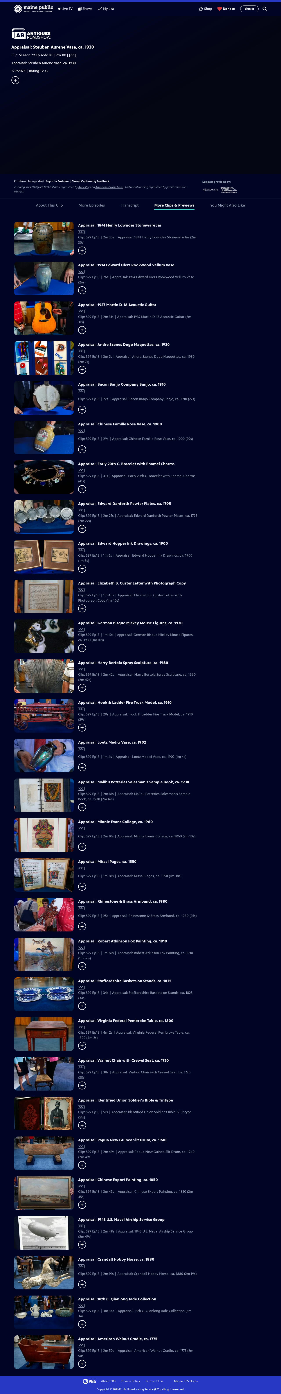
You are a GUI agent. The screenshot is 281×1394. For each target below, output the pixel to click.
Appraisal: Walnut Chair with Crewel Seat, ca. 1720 (123, 1060)
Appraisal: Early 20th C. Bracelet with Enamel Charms (126, 463)
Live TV (67, 9)
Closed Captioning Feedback (90, 181)
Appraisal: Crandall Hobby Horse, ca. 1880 (116, 1259)
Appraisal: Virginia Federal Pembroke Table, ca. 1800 (125, 1020)
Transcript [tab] (130, 205)
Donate (229, 9)
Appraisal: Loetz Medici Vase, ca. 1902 (112, 742)
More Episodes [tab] (92, 205)
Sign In (249, 9)
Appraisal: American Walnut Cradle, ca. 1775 (117, 1338)
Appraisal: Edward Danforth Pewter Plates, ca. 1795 (124, 503)
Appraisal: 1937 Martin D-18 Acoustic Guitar (117, 304)
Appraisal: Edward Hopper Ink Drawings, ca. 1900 (123, 543)
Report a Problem (57, 181)
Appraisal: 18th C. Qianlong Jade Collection (117, 1299)
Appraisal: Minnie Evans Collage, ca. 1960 (115, 821)
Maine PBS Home (186, 1381)
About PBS (108, 1381)
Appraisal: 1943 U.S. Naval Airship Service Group (121, 1219)
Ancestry (83, 187)
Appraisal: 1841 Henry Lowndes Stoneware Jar (119, 225)
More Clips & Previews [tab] (174, 205)
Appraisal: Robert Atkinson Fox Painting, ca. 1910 (122, 941)
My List (108, 9)
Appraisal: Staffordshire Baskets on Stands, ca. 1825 (124, 980)
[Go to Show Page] (146, 33)
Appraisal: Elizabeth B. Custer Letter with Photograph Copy (132, 583)
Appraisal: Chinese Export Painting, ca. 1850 (118, 1179)
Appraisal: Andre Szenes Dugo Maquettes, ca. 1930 (124, 344)
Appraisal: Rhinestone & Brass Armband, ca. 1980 (123, 901)
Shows (87, 9)
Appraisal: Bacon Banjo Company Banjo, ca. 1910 (122, 384)
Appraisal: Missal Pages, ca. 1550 (107, 861)
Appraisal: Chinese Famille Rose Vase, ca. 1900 (120, 424)
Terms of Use (154, 1381)
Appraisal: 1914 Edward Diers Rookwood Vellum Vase (126, 265)
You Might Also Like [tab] (227, 205)
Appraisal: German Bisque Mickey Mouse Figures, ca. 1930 (130, 623)
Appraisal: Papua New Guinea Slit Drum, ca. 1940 (122, 1140)
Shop (208, 9)
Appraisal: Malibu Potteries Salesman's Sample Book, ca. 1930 (133, 782)
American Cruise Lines (109, 187)
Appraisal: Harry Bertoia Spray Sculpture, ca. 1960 (123, 662)
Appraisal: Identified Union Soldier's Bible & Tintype (125, 1100)
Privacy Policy (130, 1381)
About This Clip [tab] (49, 205)
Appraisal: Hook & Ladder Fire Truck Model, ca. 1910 (125, 702)
